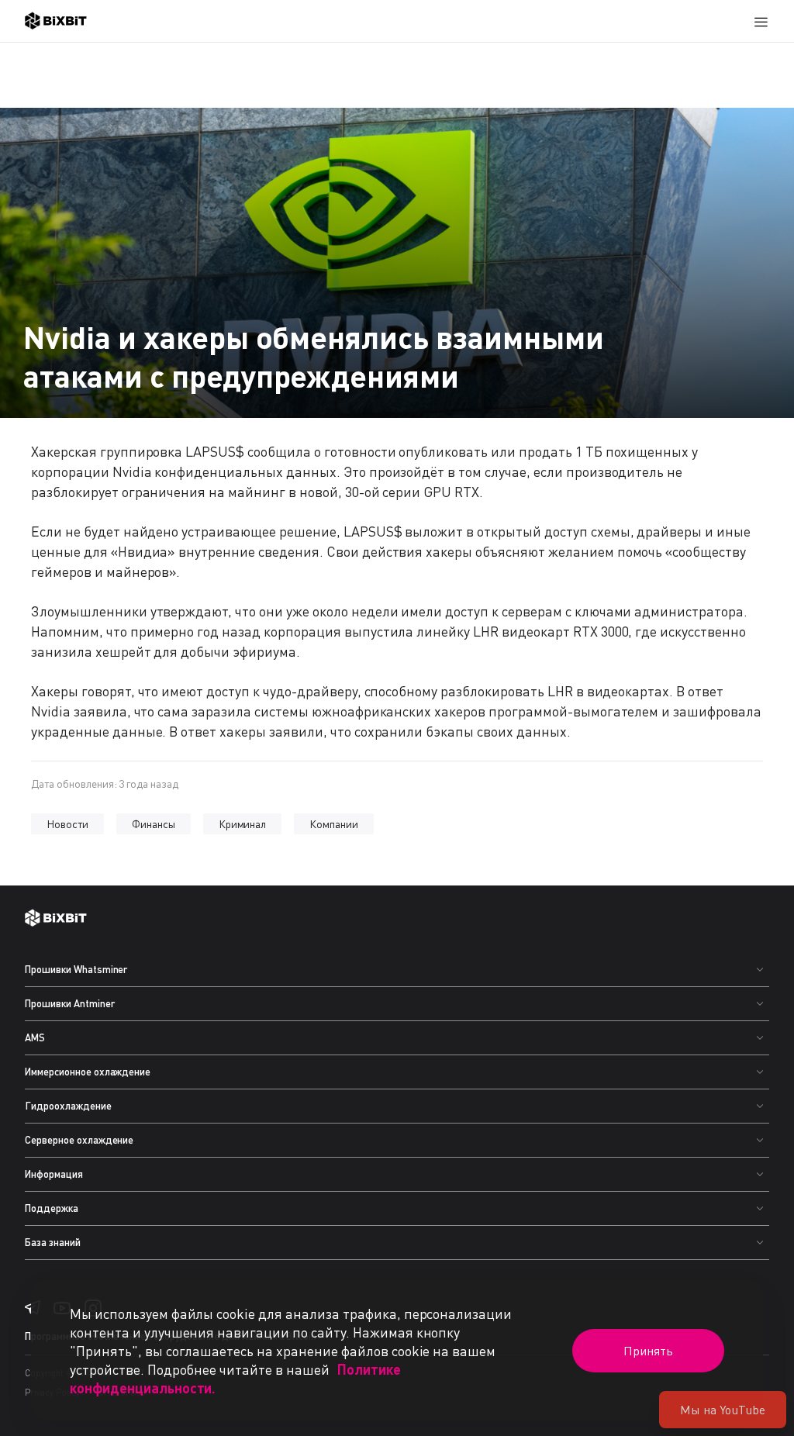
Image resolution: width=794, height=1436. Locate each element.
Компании (333, 823)
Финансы (153, 823)
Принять (648, 1350)
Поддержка (51, 1208)
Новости (67, 823)
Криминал (243, 823)
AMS (35, 1037)
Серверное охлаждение (79, 1140)
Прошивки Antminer (70, 1003)
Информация (54, 1174)
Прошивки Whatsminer (76, 969)
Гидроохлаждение (68, 1105)
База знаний (53, 1242)
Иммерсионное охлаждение (87, 1071)
